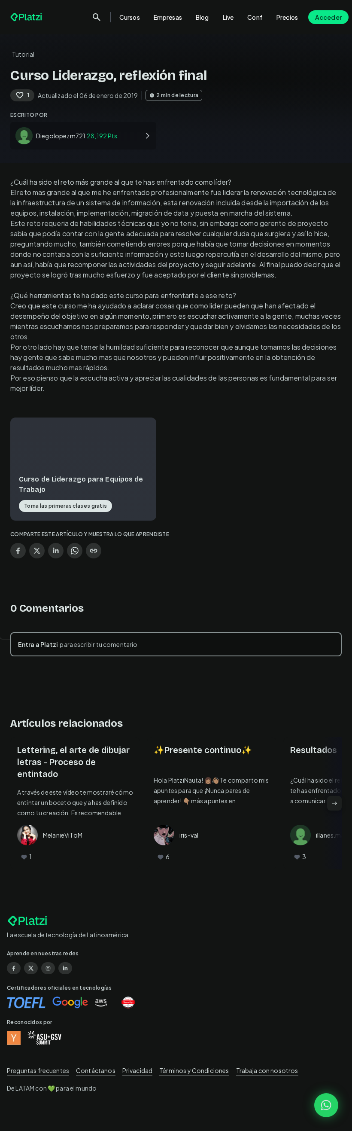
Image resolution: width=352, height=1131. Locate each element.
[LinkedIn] (65, 968)
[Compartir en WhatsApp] (74, 550)
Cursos (129, 17)
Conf (255, 17)
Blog (202, 17)
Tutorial (23, 54)
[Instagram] (48, 968)
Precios (287, 17)
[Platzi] (27, 17)
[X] (31, 968)
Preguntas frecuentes (38, 1070)
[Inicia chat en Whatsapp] (326, 1105)
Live (228, 17)
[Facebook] (14, 968)
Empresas (168, 17)
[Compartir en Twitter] (37, 550)
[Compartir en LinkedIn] (56, 550)
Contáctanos (95, 1070)
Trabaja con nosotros (267, 1070)
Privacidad (137, 1070)
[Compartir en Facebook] (18, 550)
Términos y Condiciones (194, 1070)
